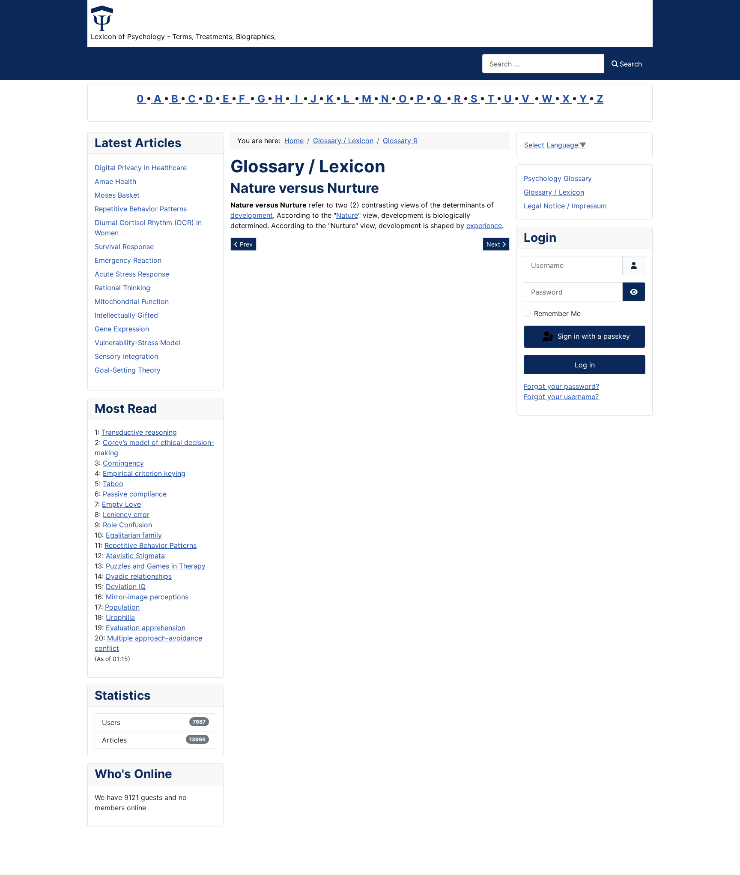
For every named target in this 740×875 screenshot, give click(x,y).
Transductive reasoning (139, 432)
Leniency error (126, 514)
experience (484, 225)
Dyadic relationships (139, 576)
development (251, 215)
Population (122, 607)
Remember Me (557, 313)
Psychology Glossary (558, 178)
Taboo (113, 483)
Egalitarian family (134, 535)
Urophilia (120, 617)
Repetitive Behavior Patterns (150, 545)
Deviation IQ (126, 586)
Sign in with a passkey (592, 336)
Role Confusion (127, 524)
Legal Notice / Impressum (565, 205)
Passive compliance (135, 494)
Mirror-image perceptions (147, 596)
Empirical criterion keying (144, 473)
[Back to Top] (725, 859)
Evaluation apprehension (145, 627)
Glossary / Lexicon (554, 192)
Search (631, 64)
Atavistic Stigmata (135, 555)
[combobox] (543, 63)
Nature (347, 215)
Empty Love (121, 504)
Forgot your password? (561, 386)
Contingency (123, 463)
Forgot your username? (561, 396)
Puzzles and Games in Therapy (156, 566)
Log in (585, 365)
